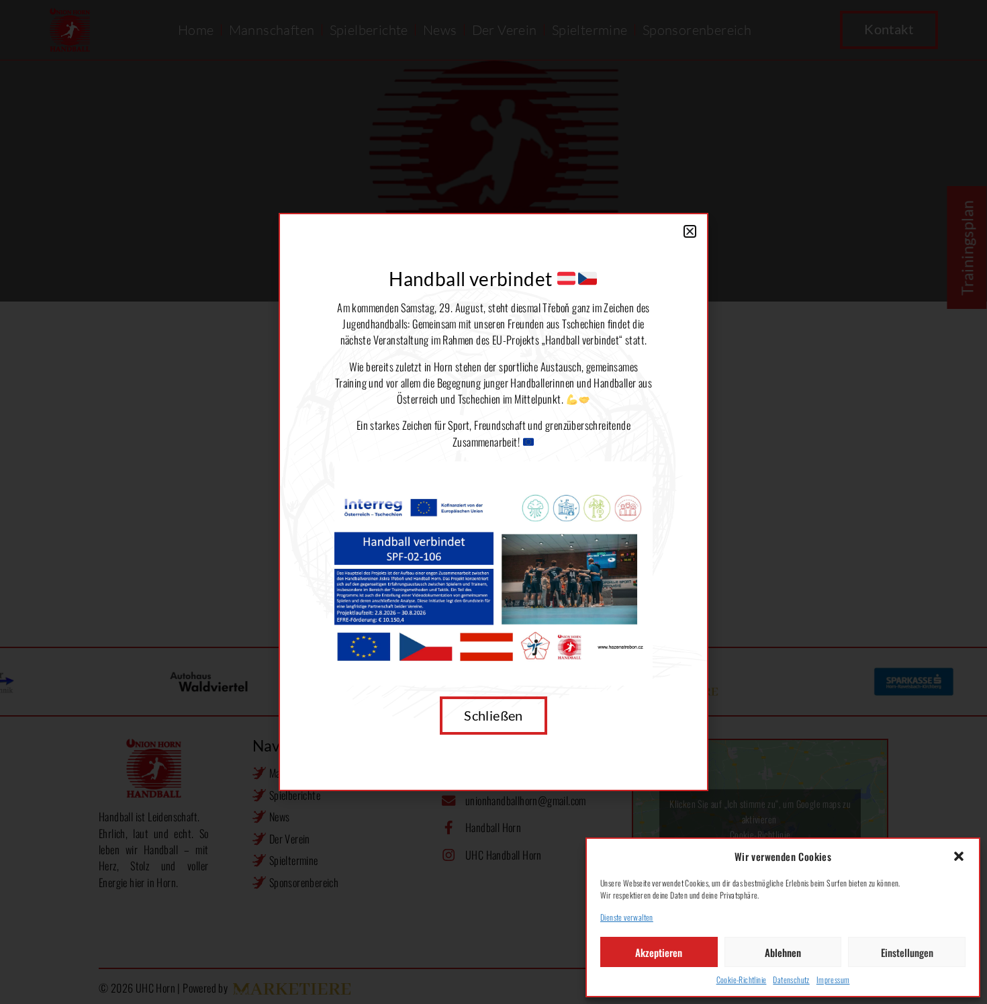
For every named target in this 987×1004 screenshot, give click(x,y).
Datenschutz (791, 979)
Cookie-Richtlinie (741, 979)
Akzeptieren (658, 952)
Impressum (833, 979)
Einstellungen (907, 952)
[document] (493, 502)
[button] (959, 856)
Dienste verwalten (626, 917)
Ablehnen (783, 952)
